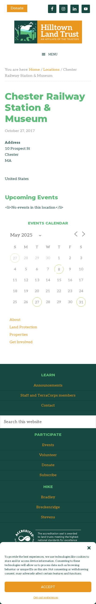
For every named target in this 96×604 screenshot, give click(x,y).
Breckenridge (48, 507)
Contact (48, 405)
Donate (17, 8)
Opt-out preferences (45, 597)
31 (81, 302)
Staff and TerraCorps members (48, 395)
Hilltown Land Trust (48, 33)
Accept (48, 587)
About (15, 320)
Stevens (48, 517)
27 (15, 258)
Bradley (48, 497)
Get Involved (21, 342)
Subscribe (48, 475)
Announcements (48, 385)
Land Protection (23, 327)
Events (48, 445)
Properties (19, 335)
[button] (89, 548)
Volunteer (48, 455)
